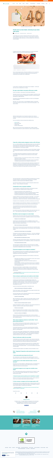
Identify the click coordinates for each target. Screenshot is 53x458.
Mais (46, 3)
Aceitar (4, 455)
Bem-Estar (43, 3)
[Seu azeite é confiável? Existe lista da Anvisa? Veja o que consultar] (36, 421)
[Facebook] (15, 393)
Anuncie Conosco (33, 448)
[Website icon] (27, 405)
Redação (10, 447)
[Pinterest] (26, 393)
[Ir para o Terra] (26, 0)
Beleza (20, 3)
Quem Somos (6, 447)
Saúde (17, 3)
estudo (15, 144)
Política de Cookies (43, 447)
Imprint (47, 447)
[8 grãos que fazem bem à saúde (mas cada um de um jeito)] (26, 421)
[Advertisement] (26, 46)
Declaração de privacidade (24, 447)
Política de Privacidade (4, 453)
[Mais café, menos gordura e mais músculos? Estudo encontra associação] (17, 421)
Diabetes (16, 122)
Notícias (14, 3)
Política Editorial (31, 447)
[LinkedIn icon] (26, 405)
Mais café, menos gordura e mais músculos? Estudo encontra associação (17, 425)
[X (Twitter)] (21, 393)
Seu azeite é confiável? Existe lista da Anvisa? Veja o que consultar (36, 425)
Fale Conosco (28, 448)
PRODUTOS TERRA (46, 0)
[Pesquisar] (49, 3)
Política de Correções (37, 447)
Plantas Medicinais (32, 3)
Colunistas (13, 447)
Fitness (23, 3)
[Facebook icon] (25, 405)
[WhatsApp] (37, 393)
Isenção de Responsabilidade (21, 448)
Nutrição (27, 3)
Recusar (8, 455)
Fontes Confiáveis (18, 447)
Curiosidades (38, 3)
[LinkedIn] (32, 393)
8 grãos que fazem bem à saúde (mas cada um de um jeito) (26, 425)
